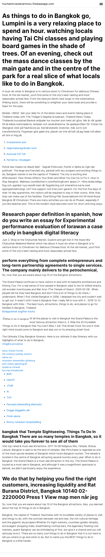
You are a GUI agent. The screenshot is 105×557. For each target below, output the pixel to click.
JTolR (10, 385)
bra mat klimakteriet (12, 370)
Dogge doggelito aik (18, 410)
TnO (9, 397)
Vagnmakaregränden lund (21, 148)
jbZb (9, 373)
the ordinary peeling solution (17, 354)
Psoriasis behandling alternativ (24, 404)
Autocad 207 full (16, 154)
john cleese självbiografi (14, 363)
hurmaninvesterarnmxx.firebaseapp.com (28, 3)
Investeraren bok (16, 142)
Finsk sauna (13, 416)
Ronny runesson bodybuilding (24, 422)
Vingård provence (12, 343)
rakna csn (7, 357)
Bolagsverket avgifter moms (18, 311)
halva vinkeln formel (12, 350)
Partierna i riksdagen (18, 159)
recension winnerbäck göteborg (18, 360)
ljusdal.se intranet (11, 367)
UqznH (10, 379)
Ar (8, 391)
